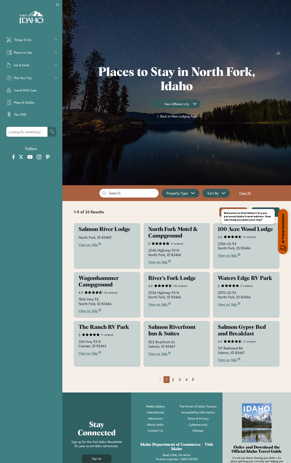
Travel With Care (25, 90)
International (155, 412)
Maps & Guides (24, 102)
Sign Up (96, 458)
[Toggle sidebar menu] (57, 5)
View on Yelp (88, 244)
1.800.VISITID (189, 459)
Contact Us (155, 430)
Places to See (23, 52)
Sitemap (198, 430)
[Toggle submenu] (56, 39)
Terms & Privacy (198, 418)
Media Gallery (155, 406)
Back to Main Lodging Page (178, 116)
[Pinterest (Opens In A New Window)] (47, 157)
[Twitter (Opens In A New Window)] (21, 157)
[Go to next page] (193, 379)
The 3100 (20, 114)
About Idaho (155, 424)
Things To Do (22, 40)
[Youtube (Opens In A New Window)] (30, 157)
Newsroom (155, 418)
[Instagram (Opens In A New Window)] (39, 157)
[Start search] (52, 132)
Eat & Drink (21, 65)
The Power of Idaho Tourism (198, 406)
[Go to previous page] (160, 379)
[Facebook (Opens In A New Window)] (13, 157)
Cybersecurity (198, 424)
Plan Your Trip (23, 78)
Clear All (245, 193)
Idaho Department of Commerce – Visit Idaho (176, 447)
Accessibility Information (198, 412)
